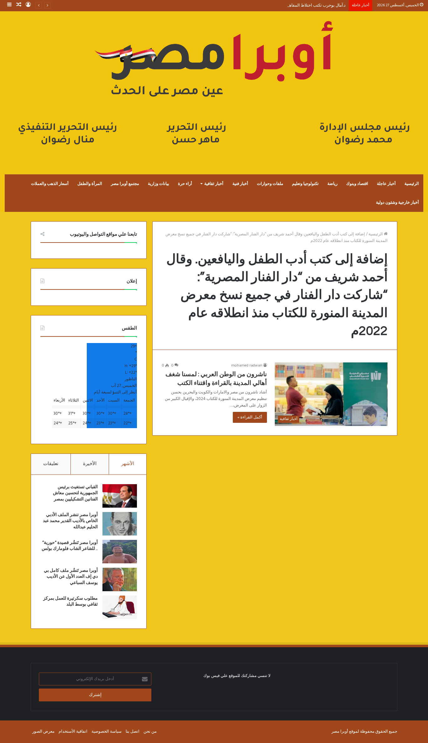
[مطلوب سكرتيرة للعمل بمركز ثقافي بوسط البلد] (119, 607)
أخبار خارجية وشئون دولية (397, 202)
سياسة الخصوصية (106, 731)
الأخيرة (90, 464)
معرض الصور (43, 731)
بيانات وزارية (158, 184)
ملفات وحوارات (270, 184)
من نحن (150, 731)
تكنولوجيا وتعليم (305, 184)
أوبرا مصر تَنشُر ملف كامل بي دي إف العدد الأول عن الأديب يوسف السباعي (71, 576)
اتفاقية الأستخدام (73, 731)
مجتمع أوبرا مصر (125, 184)
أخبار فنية (240, 184)
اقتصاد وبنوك (357, 184)
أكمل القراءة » (249, 417)
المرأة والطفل (89, 184)
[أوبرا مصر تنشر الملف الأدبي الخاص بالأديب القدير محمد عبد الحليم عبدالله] (119, 523)
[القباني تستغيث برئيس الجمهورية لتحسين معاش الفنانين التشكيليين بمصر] (119, 496)
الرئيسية (412, 184)
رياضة (332, 184)
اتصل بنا (132, 731)
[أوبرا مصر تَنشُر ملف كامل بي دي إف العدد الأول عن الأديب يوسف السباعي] (119, 579)
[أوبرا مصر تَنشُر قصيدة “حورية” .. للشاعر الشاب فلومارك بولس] (119, 551)
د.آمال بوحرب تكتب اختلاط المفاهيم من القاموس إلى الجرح (295, 5)
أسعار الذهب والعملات (50, 184)
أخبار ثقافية (213, 184)
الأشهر (127, 464)
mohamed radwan (246, 365)
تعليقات (50, 464)
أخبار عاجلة (386, 184)
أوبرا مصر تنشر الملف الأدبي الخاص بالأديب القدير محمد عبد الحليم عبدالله (70, 521)
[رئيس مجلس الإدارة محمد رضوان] (214, 86)
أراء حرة (185, 184)
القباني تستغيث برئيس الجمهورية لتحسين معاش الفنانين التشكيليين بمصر (75, 493)
